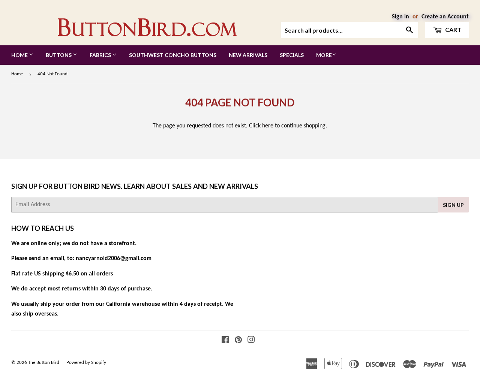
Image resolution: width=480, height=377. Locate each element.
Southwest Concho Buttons (172, 55)
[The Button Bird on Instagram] (251, 341)
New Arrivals (248, 55)
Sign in (400, 17)
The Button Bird (43, 362)
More (324, 55)
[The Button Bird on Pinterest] (238, 341)
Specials (292, 55)
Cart (452, 29)
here (267, 126)
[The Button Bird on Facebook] (225, 341)
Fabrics (101, 55)
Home (20, 55)
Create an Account (445, 17)
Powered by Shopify (86, 362)
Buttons (59, 55)
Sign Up (453, 205)
